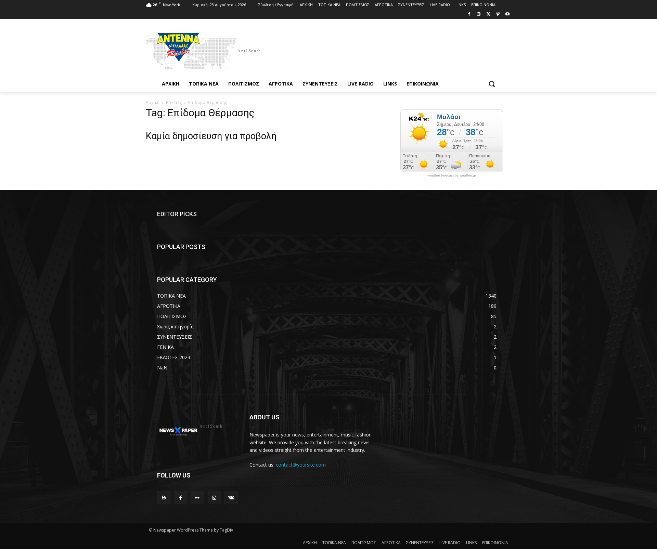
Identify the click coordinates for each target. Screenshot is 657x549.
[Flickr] (197, 497)
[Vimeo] (498, 14)
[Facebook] (469, 14)
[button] (492, 84)
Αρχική (152, 102)
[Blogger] (163, 497)
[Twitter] (488, 14)
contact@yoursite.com (301, 464)
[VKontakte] (231, 497)
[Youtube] (507, 14)
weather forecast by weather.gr (451, 175)
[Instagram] (479, 14)
